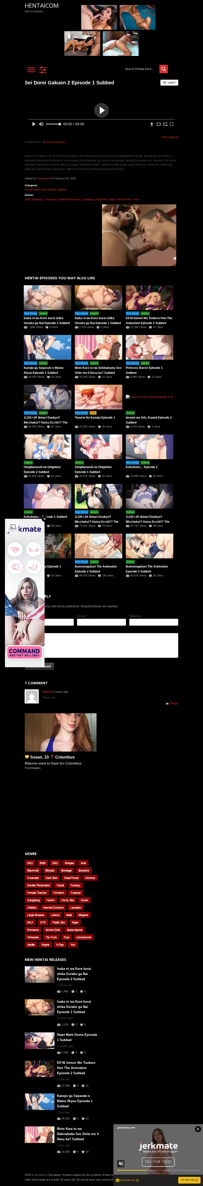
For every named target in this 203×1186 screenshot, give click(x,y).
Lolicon (55, 914)
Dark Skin (51, 877)
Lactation (75, 907)
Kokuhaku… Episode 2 (142, 467)
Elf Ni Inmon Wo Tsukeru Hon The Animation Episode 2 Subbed (76, 1068)
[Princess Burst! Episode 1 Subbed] (149, 347)
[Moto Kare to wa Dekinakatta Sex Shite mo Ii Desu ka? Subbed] (98, 347)
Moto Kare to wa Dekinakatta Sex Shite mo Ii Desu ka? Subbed (78, 1134)
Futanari (76, 892)
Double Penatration (38, 885)
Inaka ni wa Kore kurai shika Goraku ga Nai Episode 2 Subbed (74, 974)
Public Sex (58, 922)
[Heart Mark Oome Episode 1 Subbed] (39, 1041)
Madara (48, 691)
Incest (84, 900)
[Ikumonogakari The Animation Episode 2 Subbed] (98, 546)
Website (135, 616)
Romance (33, 929)
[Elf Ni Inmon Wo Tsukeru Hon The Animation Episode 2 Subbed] (149, 298)
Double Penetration (68, 199)
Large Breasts (35, 914)
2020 (43, 862)
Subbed (61, 189)
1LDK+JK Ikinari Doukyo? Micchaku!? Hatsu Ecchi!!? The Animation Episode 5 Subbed (46, 422)
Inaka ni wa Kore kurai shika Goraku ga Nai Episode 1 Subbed (74, 1007)
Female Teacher (37, 892)
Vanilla (31, 944)
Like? (172, 82)
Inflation (31, 907)
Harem (51, 900)
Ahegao (69, 862)
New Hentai (49, 189)
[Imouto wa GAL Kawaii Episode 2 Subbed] (149, 397)
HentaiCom (42, 5)
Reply (174, 703)
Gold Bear (102, 199)
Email (81, 616)
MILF (30, 922)
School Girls (124, 199)
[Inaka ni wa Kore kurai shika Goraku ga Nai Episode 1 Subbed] (98, 298)
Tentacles (33, 937)
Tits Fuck (51, 937)
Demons (90, 877)
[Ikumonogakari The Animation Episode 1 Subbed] (149, 546)
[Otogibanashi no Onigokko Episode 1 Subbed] (98, 447)
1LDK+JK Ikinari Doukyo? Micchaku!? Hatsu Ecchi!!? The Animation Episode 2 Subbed (97, 521)
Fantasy (75, 885)
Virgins (45, 944)
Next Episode (170, 137)
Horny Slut (67, 900)
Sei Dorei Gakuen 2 (54, 142)
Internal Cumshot (53, 907)
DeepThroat (71, 877)
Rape (112, 199)
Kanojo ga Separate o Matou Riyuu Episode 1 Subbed (75, 1101)
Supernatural (74, 929)
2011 (30, 862)
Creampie (50, 199)
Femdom (58, 892)
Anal (83, 862)
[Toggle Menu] (31, 69)
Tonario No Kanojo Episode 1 (95, 417)
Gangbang (88, 199)
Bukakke (83, 870)
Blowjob (49, 870)
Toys (136, 199)
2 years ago (61, 691)
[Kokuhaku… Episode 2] (149, 447)
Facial (60, 885)
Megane (83, 914)
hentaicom (43, 178)
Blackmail (33, 870)
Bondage (37, 199)
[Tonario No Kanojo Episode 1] (98, 397)
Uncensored (83, 937)
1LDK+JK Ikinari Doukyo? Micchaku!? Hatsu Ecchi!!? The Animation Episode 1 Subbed (148, 521)
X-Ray (60, 944)
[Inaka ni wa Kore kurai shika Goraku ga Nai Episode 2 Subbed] (39, 975)
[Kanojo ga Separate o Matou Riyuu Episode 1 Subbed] (39, 1102)
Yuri (73, 944)
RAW (93, 413)
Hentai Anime (32, 189)
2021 (55, 862)
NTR (43, 922)
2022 (28, 199)
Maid (69, 914)
